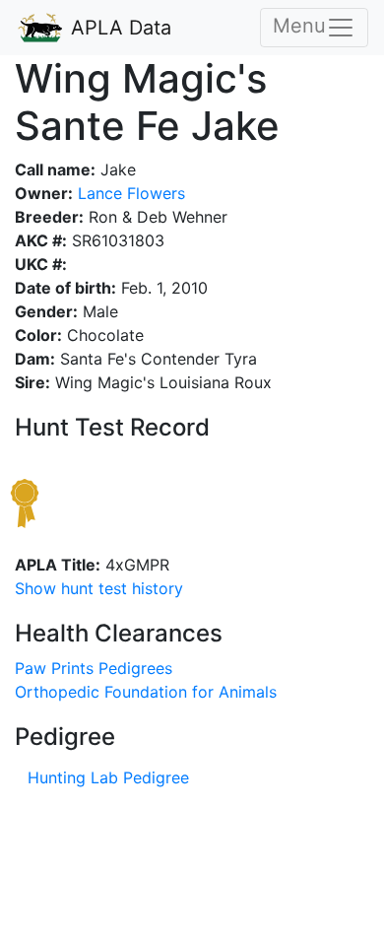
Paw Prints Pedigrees (93, 668)
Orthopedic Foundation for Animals (146, 692)
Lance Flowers (129, 193)
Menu (299, 25)
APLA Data (118, 27)
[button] (99, 588)
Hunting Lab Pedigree (108, 777)
